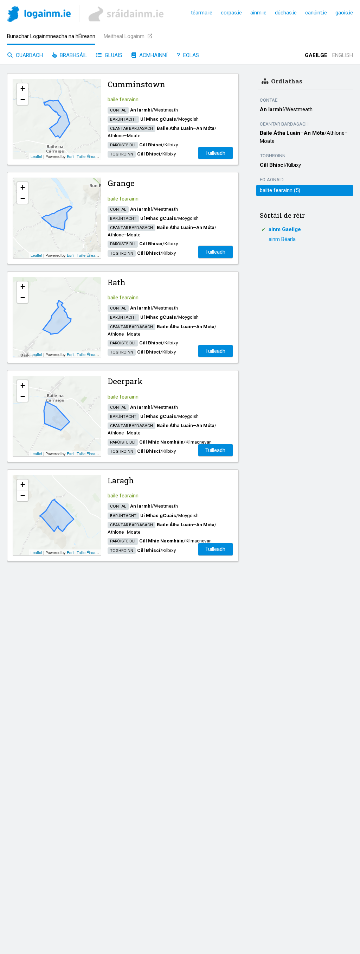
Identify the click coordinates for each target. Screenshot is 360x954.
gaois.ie (344, 12)
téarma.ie (201, 12)
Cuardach (28, 55)
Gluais (112, 55)
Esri (70, 156)
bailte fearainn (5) (280, 190)
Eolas (190, 55)
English (342, 55)
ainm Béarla (282, 239)
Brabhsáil (72, 55)
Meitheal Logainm (125, 36)
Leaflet (36, 156)
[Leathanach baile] (39, 15)
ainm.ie (258, 12)
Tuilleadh (215, 153)
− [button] (22, 99)
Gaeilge (316, 55)
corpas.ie (231, 12)
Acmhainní (152, 55)
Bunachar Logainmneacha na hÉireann (51, 36)
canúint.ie (316, 12)
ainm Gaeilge (285, 229)
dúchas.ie (286, 12)
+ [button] (22, 88)
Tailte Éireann (88, 156)
